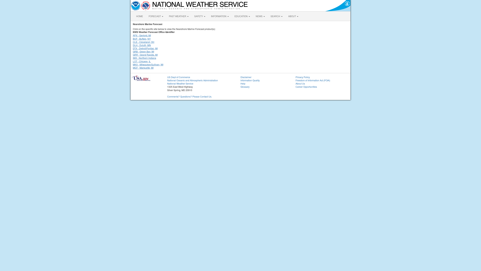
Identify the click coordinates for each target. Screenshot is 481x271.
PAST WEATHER (178, 16)
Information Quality (250, 80)
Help (242, 83)
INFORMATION (219, 16)
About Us (300, 83)
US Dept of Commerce (178, 77)
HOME (139, 16)
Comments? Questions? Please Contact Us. (189, 96)
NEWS (259, 16)
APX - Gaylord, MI (142, 35)
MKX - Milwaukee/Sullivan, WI (148, 64)
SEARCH (276, 16)
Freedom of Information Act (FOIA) (313, 80)
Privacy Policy (303, 77)
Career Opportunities (306, 86)
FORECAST (155, 16)
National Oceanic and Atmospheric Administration (192, 80)
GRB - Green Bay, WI (143, 51)
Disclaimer (245, 77)
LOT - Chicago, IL (142, 61)
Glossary (245, 86)
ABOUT (292, 16)
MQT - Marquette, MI (143, 67)
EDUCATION (241, 16)
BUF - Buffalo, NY (142, 38)
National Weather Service (180, 83)
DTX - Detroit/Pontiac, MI (145, 48)
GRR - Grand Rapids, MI (145, 54)
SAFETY (198, 16)
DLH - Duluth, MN (142, 45)
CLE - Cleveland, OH (143, 41)
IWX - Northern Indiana (144, 57)
